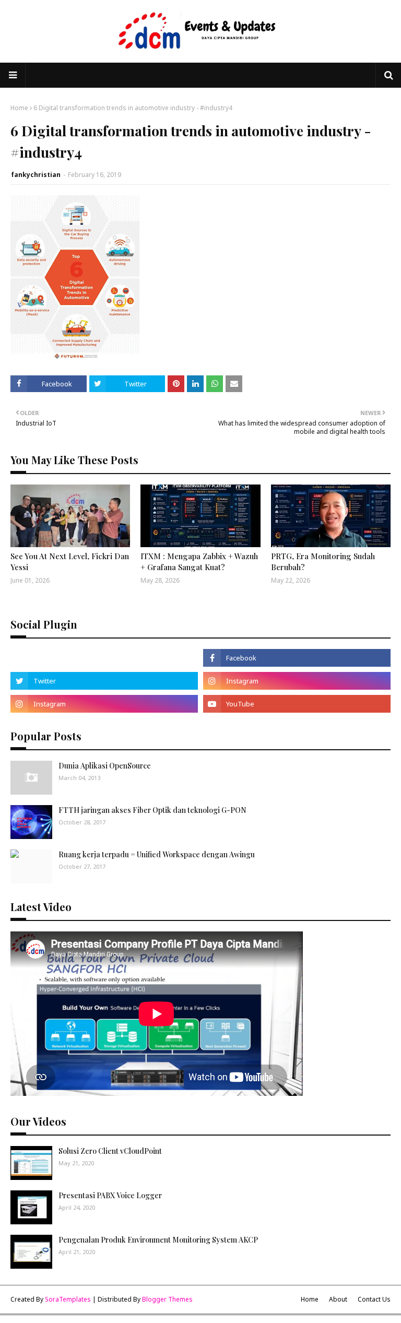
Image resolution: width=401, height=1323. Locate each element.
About (338, 1299)
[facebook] (297, 658)
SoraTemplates (68, 1299)
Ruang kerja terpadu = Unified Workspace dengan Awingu (156, 854)
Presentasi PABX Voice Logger (110, 1195)
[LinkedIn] (104, 658)
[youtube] (297, 704)
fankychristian (36, 174)
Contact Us (374, 1299)
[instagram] (297, 681)
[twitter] (104, 681)
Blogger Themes (167, 1299)
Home (19, 107)
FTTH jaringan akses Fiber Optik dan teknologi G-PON (152, 810)
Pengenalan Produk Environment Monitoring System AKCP (158, 1240)
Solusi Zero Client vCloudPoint (110, 1151)
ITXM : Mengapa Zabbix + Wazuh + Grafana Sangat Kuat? (199, 561)
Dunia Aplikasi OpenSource (104, 766)
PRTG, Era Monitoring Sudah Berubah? (323, 561)
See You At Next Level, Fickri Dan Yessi (69, 561)
